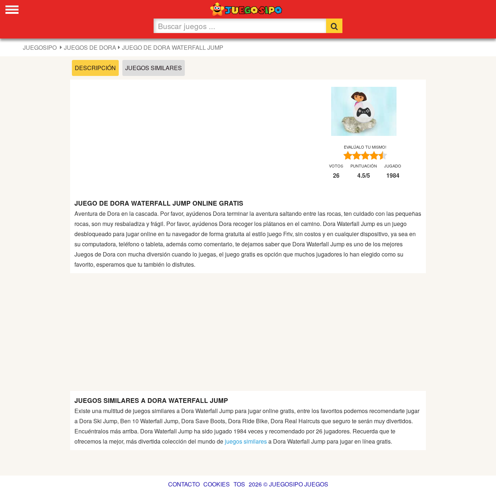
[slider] (365, 155)
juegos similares (246, 441)
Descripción (95, 68)
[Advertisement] (185, 135)
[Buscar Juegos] (334, 26)
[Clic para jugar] (364, 112)
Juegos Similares (153, 68)
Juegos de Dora (90, 47)
